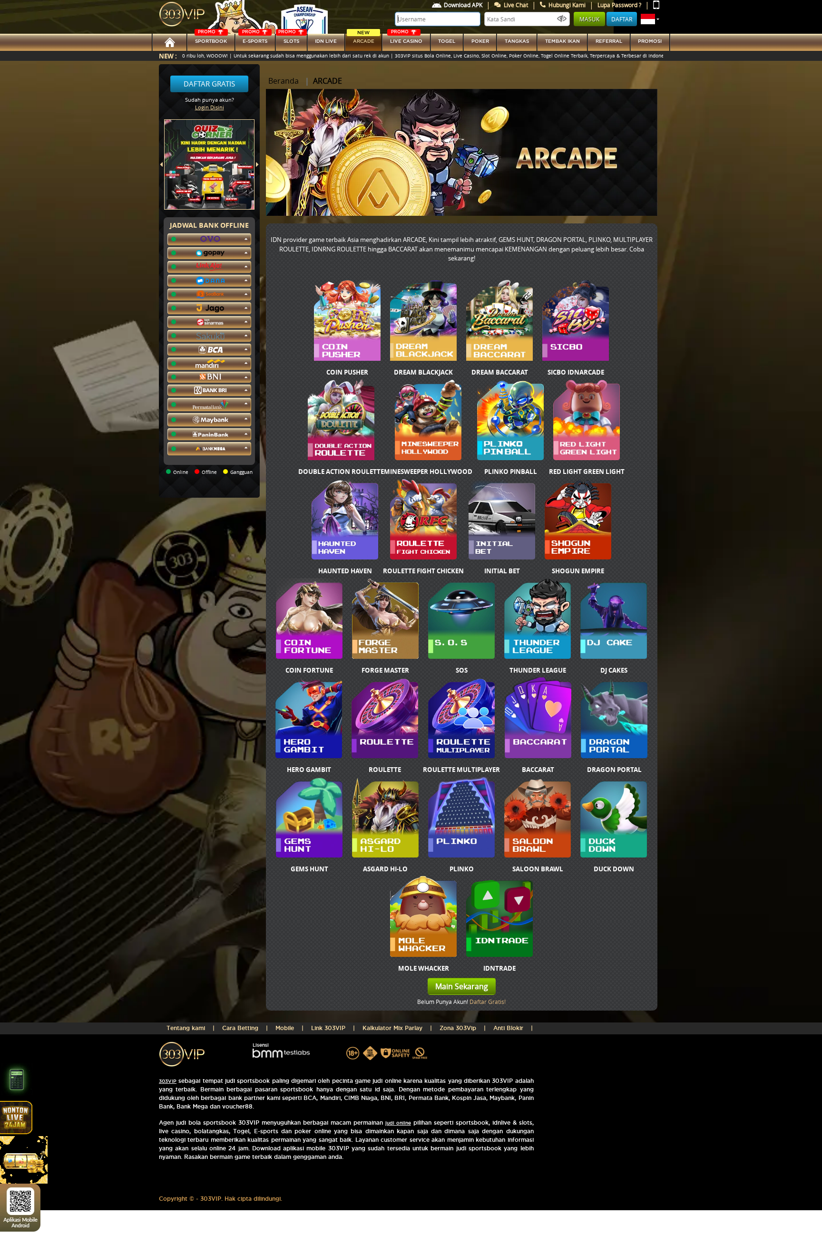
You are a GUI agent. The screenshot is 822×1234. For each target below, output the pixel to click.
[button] (650, 19)
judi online (398, 1123)
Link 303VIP (328, 1028)
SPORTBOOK (211, 39)
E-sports (254, 39)
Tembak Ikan (562, 41)
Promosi (650, 41)
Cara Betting (240, 1028)
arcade (363, 39)
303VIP (167, 1081)
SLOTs (288, 39)
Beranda (283, 81)
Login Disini (209, 107)
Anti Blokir (508, 1028)
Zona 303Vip (458, 1028)
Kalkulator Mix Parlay (392, 1028)
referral (609, 41)
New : (168, 55)
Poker (480, 41)
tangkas (517, 41)
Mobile (284, 1028)
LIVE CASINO (406, 39)
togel (446, 41)
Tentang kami (185, 1028)
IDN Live (326, 41)
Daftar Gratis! (488, 1001)
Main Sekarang (461, 986)
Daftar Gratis (209, 83)
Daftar (621, 19)
